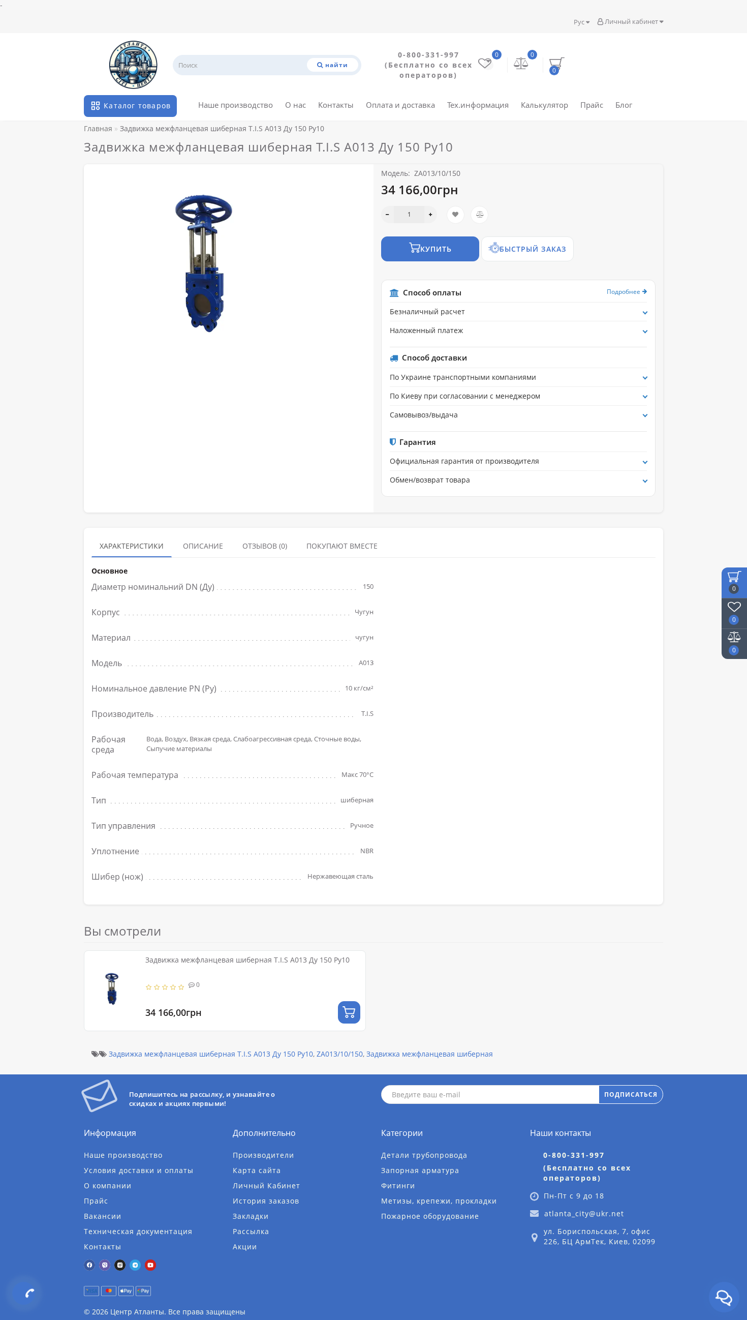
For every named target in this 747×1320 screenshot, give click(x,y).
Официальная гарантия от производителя (464, 461)
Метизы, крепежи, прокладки (439, 1201)
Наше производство (235, 105)
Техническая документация (138, 1231)
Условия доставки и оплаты (139, 1170)
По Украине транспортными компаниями (463, 377)
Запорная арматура (420, 1170)
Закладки (251, 1216)
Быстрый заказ (533, 249)
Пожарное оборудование (430, 1216)
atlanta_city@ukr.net (584, 1213)
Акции (245, 1246)
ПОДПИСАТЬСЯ (631, 1094)
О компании (108, 1185)
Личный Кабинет (266, 1185)
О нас (295, 105)
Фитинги (398, 1185)
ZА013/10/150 (340, 1054)
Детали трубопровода (424, 1155)
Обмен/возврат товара (430, 480)
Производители (263, 1155)
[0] (521, 64)
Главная (98, 128)
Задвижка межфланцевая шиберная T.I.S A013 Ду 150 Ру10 (247, 960)
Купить (436, 249)
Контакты (336, 105)
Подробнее (623, 291)
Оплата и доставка (400, 105)
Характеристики (132, 546)
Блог (623, 105)
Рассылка (251, 1231)
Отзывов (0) (264, 546)
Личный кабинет (631, 21)
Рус (580, 21)
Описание (203, 546)
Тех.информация (478, 105)
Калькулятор (544, 105)
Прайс (591, 105)
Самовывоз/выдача (424, 414)
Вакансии (102, 1216)
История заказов (266, 1201)
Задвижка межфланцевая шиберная (429, 1054)
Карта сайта (257, 1170)
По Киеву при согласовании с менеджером (465, 396)
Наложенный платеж (426, 330)
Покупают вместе (342, 546)
